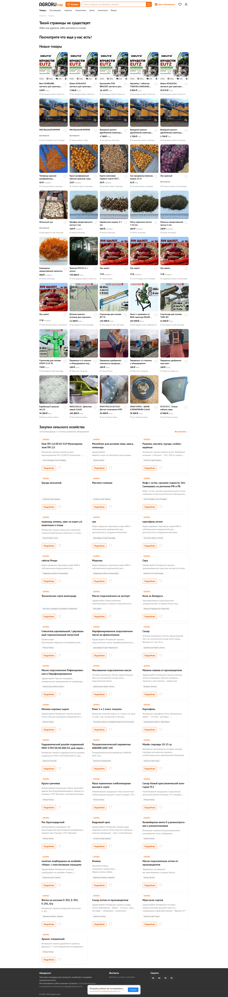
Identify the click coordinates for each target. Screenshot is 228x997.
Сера (145, 560)
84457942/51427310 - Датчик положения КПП (111, 408)
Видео (114, 10)
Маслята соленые (102, 482)
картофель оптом (152, 521)
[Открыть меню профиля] (186, 4)
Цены (92, 10)
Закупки (68, 10)
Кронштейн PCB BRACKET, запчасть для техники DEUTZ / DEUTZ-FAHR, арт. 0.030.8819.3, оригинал (111, 85)
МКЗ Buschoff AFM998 (49, 129)
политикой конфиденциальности (105, 991)
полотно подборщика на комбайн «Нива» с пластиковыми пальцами (61, 862)
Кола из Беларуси (152, 596)
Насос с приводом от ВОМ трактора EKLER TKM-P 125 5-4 (140, 316)
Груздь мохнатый (51, 482)
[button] (149, 4)
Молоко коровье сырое (55, 709)
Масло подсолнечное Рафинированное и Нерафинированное (63, 671)
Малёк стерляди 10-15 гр (157, 744)
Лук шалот (105, 268)
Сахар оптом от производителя (110, 900)
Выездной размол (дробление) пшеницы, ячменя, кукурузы (110, 131)
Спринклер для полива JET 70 (110, 315)
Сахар (145, 631)
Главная (42, 15)
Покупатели (80, 10)
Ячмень (96, 861)
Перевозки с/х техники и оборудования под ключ (80, 362)
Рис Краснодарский (53, 822)
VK (153, 978)
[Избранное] (179, 4)
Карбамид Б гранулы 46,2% (49, 408)
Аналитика (103, 10)
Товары (42, 10)
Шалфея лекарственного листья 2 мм (81, 223)
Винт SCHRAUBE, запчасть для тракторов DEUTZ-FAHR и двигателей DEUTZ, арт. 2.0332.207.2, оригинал (50, 85)
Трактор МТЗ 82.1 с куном (79, 269)
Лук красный (166, 175)
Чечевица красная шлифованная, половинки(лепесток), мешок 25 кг (49, 177)
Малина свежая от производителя (162, 670)
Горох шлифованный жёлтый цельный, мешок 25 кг (81, 177)
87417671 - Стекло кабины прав (169, 408)
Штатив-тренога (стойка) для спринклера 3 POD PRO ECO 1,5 (81, 316)
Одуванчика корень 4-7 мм (111, 223)
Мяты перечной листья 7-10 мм (141, 223)
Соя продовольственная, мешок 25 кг (141, 177)
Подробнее (49, 468)
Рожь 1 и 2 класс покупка (107, 709)
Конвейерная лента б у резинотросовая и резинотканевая (163, 823)
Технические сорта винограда (59, 596)
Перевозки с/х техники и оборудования (141, 362)
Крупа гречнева (51, 783)
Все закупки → (182, 431)
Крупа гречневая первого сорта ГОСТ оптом (109, 177)
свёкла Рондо (49, 560)
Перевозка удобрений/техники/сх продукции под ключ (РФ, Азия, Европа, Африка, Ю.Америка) (111, 362)
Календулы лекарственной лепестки (50, 269)
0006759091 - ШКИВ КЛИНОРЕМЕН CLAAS (140, 408)
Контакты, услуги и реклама (122, 977)
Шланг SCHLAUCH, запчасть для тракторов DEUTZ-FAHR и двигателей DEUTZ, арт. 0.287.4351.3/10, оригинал (81, 85)
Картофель (148, 709)
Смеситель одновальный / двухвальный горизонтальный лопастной (63, 632)
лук (94, 521)
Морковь (97, 560)
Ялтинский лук (46, 222)
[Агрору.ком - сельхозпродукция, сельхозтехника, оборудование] (51, 4)
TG (165, 978)
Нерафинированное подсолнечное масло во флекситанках (112, 632)
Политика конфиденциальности (67, 986)
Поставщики (55, 10)
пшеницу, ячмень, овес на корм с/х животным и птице (62, 523)
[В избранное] (65, 84)
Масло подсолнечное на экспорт (111, 596)
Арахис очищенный (53, 939)
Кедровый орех (101, 822)
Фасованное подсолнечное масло (111, 670)
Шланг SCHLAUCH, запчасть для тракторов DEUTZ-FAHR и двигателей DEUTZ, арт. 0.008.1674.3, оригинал (171, 85)
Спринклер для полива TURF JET (171, 315)
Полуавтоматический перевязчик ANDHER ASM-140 (111, 746)
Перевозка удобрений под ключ (170, 362)
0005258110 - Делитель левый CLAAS (81, 408)
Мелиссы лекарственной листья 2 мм (171, 223)
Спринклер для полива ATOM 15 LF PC (50, 362)
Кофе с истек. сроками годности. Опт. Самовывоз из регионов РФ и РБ (164, 484)
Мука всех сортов (152, 900)
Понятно (133, 990)
